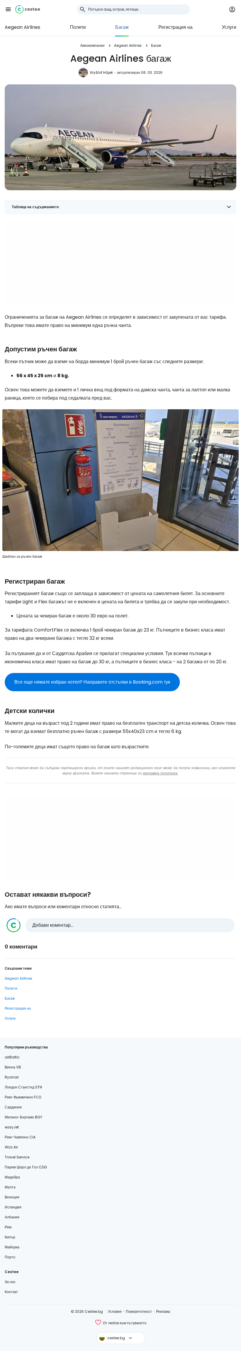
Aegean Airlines (22, 27)
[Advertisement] (120, 262)
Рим (8, 1227)
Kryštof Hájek (101, 72)
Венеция (12, 1197)
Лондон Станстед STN (23, 1087)
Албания (12, 1217)
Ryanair (12, 1077)
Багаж (122, 27)
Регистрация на (175, 27)
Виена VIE (13, 1067)
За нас (10, 1281)
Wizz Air (11, 1147)
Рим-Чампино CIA (20, 1137)
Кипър (10, 1237)
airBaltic (12, 1057)
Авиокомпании (92, 45)
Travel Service (17, 1157)
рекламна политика (160, 773)
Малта (10, 1187)
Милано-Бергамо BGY (23, 1117)
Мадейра (12, 1177)
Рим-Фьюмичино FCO (23, 1097)
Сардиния (13, 1107)
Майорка (12, 1247)
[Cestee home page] (27, 9)
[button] (8, 9)
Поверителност (139, 1311)
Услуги (229, 27)
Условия (115, 1311)
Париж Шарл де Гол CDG (26, 1167)
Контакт (11, 1291)
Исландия (13, 1207)
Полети (78, 27)
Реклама (163, 1311)
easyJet (12, 1127)
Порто (10, 1257)
